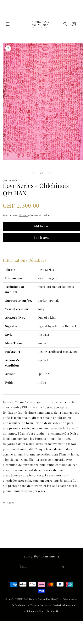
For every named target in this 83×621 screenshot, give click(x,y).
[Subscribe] (63, 566)
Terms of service (39, 605)
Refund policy (19, 605)
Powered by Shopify (48, 599)
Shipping (23, 215)
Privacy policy (70, 599)
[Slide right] (50, 173)
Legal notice (53, 611)
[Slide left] (33, 173)
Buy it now (41, 237)
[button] (7, 24)
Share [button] (10, 503)
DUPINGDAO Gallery (26, 599)
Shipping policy (35, 611)
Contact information (64, 605)
